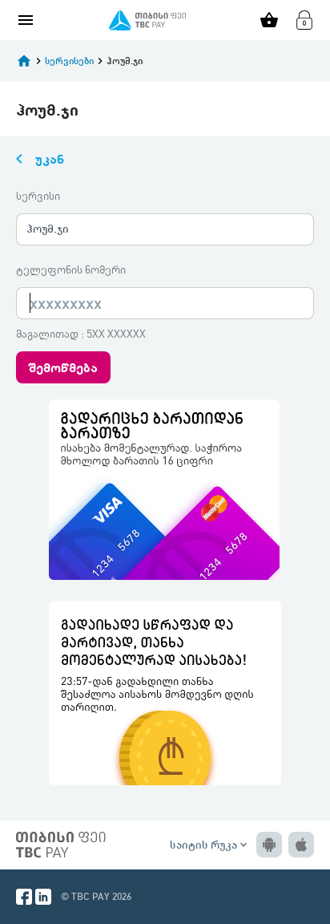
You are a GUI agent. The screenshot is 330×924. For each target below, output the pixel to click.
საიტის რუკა (210, 844)
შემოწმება (63, 367)
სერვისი (38, 195)
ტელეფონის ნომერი (71, 269)
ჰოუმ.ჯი (47, 228)
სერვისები (69, 61)
